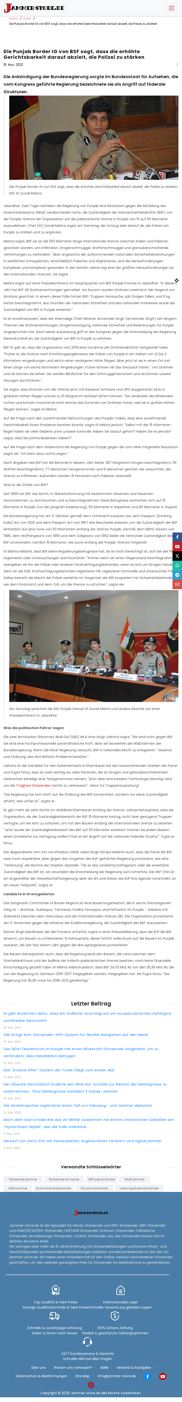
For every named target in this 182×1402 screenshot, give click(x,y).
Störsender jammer (23, 1179)
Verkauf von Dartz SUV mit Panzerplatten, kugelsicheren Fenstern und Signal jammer (83, 1141)
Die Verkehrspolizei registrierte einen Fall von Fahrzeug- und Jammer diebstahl (78, 1105)
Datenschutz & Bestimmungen (41, 1376)
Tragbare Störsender (33, 785)
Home (13, 19)
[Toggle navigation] (171, 8)
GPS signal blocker (101, 1179)
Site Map (82, 1376)
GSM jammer (17, 1188)
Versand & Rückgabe (134, 1367)
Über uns (38, 1367)
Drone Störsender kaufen (53, 1188)
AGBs (104, 1367)
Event (27, 19)
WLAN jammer (134, 1179)
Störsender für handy (64, 1179)
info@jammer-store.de (117, 1376)
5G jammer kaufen (94, 1188)
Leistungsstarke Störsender (139, 1188)
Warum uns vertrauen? (73, 1367)
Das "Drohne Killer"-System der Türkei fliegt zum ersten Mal (59, 1070)
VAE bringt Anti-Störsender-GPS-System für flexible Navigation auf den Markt (76, 1034)
